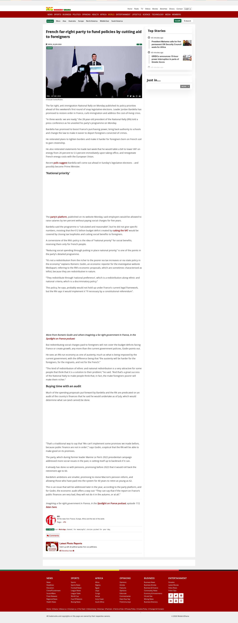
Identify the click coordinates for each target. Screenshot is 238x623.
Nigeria (97, 585)
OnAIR (177, 21)
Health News (51, 602)
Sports (73, 582)
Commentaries (125, 596)
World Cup (75, 596)
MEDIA (168, 14)
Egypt (97, 588)
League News (76, 590)
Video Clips (172, 590)
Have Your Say (125, 599)
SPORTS (57, 14)
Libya (97, 590)
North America (92, 21)
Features (123, 588)
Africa (97, 582)
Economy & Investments (153, 593)
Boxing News (75, 602)
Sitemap (100, 609)
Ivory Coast (99, 599)
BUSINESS (67, 14)
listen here (51, 507)
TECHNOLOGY (158, 14)
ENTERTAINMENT (123, 14)
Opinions (123, 582)
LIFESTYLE (136, 14)
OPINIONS (86, 14)
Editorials (123, 593)
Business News (149, 582)
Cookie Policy (142, 609)
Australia (72, 21)
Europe (81, 21)
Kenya (97, 596)
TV (142, 8)
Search (188, 21)
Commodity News (150, 590)
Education (50, 588)
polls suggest (60, 162)
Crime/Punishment (53, 590)
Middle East (104, 21)
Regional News (51, 599)
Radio (136, 8)
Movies (155, 8)
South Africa (99, 602)
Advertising (91, 609)
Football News (76, 588)
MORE (184, 86)
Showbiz (171, 582)
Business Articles (150, 585)
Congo (97, 593)
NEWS (50, 14)
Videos (147, 8)
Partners (108, 609)
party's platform (58, 216)
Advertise (163, 8)
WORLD (111, 14)
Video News (172, 588)
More (58, 21)
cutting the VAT (120, 230)
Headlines (50, 585)
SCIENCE (146, 14)
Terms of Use (119, 609)
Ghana (172, 8)
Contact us (72, 609)
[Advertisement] (94, 195)
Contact (180, 8)
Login (187, 8)
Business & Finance (151, 588)
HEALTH (95, 14)
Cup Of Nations (76, 599)
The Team (82, 609)
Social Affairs (51, 593)
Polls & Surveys (125, 602)
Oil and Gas (148, 596)
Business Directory (151, 602)
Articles (122, 585)
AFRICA (103, 14)
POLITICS (77, 14)
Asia (64, 21)
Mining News (149, 599)
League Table (75, 593)
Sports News (75, 585)
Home (130, 8)
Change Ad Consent (156, 609)
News (48, 582)
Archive (50, 21)
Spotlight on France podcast (60, 338)
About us (63, 609)
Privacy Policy (130, 609)
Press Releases (51, 596)
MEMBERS (176, 14)
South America (117, 21)
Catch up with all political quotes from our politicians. (78, 547)
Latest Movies (173, 585)
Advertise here (67, 550)
